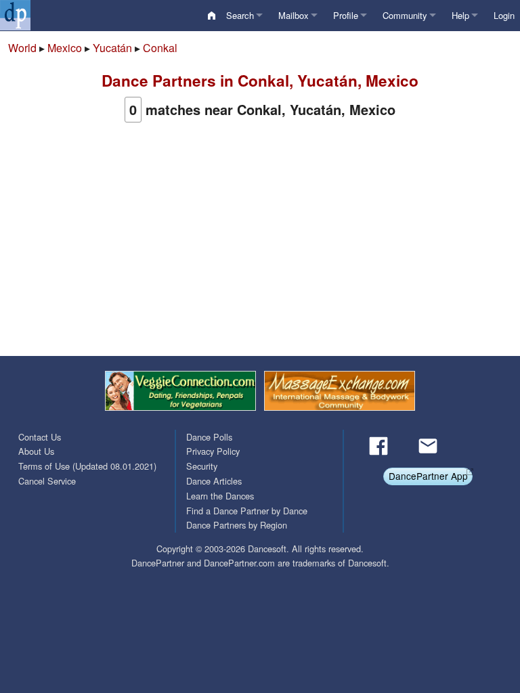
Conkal (160, 47)
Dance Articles (214, 480)
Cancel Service (47, 480)
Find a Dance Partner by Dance (246, 510)
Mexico (64, 47)
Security (201, 466)
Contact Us (39, 436)
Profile (345, 15)
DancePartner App (428, 476)
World (22, 47)
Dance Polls (209, 436)
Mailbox (293, 15)
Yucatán (112, 47)
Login (504, 15)
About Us (36, 451)
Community (405, 15)
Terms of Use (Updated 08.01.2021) (87, 466)
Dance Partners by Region (236, 524)
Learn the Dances (220, 495)
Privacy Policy (213, 451)
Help (460, 15)
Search (240, 15)
